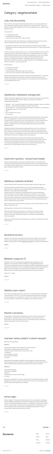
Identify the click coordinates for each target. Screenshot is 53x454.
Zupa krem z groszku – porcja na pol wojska (24, 158)
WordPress (48, 450)
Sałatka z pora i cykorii (14, 290)
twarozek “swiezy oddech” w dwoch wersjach (25, 338)
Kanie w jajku (10, 396)
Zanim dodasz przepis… (44, 2)
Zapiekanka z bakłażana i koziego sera (22, 95)
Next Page (46, 427)
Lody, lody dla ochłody (14, 20)
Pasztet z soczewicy (13, 313)
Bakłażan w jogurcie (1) (15, 259)
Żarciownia (6, 4)
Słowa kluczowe (46, 5)
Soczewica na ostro (13, 235)
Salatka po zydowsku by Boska (18, 181)
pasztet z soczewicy (27, 241)
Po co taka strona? (32, 2)
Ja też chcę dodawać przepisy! (33, 5)
